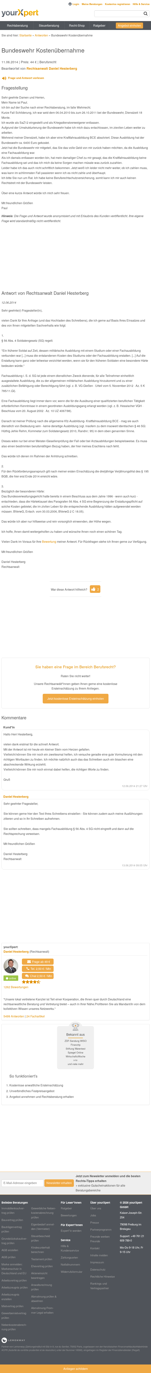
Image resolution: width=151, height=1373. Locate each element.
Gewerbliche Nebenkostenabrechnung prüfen (43, 1212)
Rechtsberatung (17, 25)
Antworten (41, 35)
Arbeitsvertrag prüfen (14, 1280)
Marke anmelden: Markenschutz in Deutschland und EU (13, 1268)
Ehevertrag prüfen (42, 1266)
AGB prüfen (8, 1257)
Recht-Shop (77, 25)
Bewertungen (69, 1215)
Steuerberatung (49, 25)
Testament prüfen (41, 1259)
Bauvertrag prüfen (12, 1220)
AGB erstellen (9, 1250)
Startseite (25, 35)
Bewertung (49, 541)
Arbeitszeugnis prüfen (14, 1287)
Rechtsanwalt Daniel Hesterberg (52, 68)
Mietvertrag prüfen (12, 1306)
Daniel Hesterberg (16, 951)
